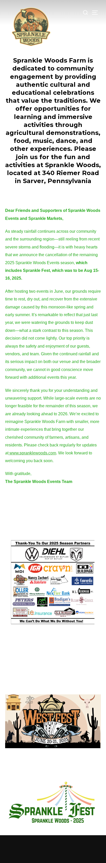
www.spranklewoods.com (32, 453)
